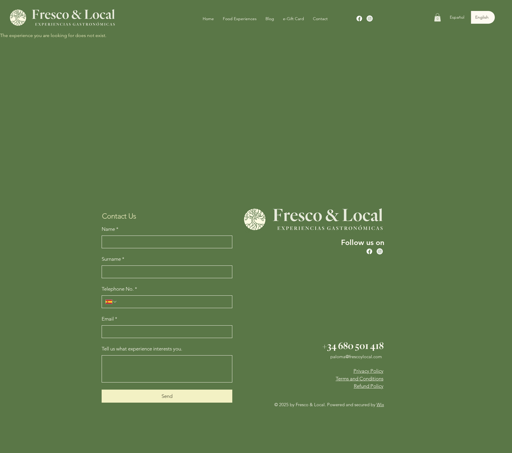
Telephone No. (119, 289)
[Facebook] (359, 18)
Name (110, 229)
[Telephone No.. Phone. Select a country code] (111, 301)
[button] (437, 17)
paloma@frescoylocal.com (356, 356)
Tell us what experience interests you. (142, 349)
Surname (113, 259)
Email (109, 319)
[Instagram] (369, 18)
